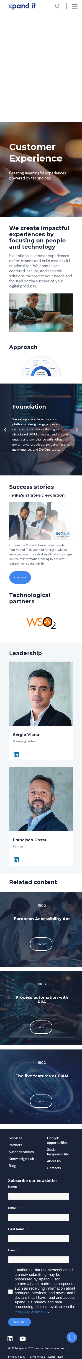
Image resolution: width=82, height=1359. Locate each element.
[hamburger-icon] (74, 6)
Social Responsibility (58, 1152)
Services (16, 1138)
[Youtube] (22, 1338)
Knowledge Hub (21, 1158)
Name (12, 1186)
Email (12, 1208)
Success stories (21, 1151)
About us (54, 1161)
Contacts (54, 1168)
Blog (12, 1165)
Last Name (16, 1229)
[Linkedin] (16, 754)
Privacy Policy (22, 1312)
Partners (15, 1145)
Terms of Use (41, 1312)
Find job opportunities (57, 1140)
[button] (5, 429)
